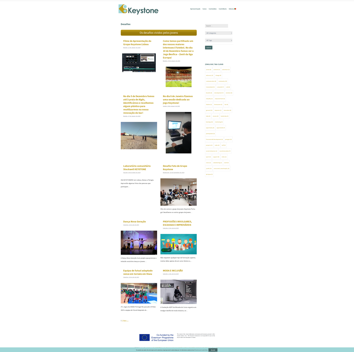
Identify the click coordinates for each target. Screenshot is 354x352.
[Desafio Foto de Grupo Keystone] (178, 204)
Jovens (215, 116)
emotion (229, 93)
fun (226, 104)
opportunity (210, 128)
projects (209, 145)
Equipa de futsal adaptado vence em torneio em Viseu (138, 272)
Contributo (223, 9)
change (218, 75)
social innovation (224, 151)
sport (208, 157)
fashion (209, 104)
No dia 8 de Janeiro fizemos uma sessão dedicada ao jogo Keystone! (178, 99)
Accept (213, 350)
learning (209, 122)
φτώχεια (209, 174)
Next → (126, 320)
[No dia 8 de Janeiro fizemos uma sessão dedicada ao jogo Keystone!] (178, 152)
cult (228, 87)
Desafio (209, 93)
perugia (228, 139)
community (222, 81)
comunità (220, 87)
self (223, 145)
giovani (209, 110)
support (216, 157)
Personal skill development (214, 139)
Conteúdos (213, 9)
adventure (226, 69)
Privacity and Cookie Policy (201, 350)
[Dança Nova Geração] (139, 253)
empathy (209, 98)
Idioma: (231, 9)
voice (208, 162)
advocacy (209, 75)
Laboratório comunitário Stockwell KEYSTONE (137, 167)
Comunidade (210, 87)
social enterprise (211, 151)
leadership (224, 116)
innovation (227, 110)
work (226, 162)
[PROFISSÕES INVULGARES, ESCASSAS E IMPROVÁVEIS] (178, 253)
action (208, 69)
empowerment (220, 98)
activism (217, 69)
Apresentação (195, 9)
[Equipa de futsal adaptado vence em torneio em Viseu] (139, 302)
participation (210, 133)
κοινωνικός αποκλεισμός (221, 168)
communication (211, 81)
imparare (218, 110)
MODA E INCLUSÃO (173, 270)
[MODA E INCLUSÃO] (178, 302)
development (218, 93)
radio (217, 145)
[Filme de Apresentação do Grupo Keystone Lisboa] (139, 70)
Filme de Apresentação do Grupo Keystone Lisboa (137, 42)
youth (208, 168)
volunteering (217, 162)
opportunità (221, 128)
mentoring (219, 122)
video (224, 157)
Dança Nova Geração (134, 221)
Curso (204, 9)
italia (208, 116)
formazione (218, 104)
